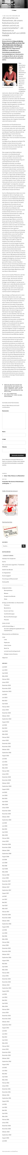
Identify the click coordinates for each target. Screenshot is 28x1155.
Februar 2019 (5, 838)
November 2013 (6, 1018)
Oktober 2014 (5, 985)
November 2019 (6, 813)
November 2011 (6, 1092)
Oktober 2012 (5, 1058)
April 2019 (5, 832)
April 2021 (5, 765)
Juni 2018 (4, 862)
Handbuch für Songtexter (9, 558)
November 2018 (6, 847)
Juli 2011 (4, 1104)
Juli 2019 (4, 823)
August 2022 (5, 722)
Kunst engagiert (9, 387)
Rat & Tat (6, 648)
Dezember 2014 (6, 979)
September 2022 (6, 719)
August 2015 (5, 960)
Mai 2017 (4, 902)
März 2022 (5, 734)
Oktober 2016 (5, 920)
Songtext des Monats (9, 596)
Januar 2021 (5, 774)
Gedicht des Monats (7, 569)
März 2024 (5, 676)
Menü (14, 10)
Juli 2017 (4, 896)
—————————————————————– (12, 585)
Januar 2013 (5, 1049)
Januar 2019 (5, 841)
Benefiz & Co (7, 608)
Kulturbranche (12, 393)
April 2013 (5, 1040)
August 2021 (5, 755)
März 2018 (5, 872)
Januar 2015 (5, 975)
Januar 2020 (5, 807)
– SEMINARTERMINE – (8, 555)
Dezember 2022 (6, 713)
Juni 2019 (4, 826)
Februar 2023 (5, 706)
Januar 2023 (5, 709)
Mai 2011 (4, 1110)
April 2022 (5, 731)
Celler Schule (7, 645)
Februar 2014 (5, 1009)
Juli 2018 (4, 859)
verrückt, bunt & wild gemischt (12, 651)
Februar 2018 (5, 875)
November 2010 (6, 1128)
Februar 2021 (5, 771)
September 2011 (6, 1098)
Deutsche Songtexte (8, 3)
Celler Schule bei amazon (10, 491)
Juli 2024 (4, 667)
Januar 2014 (5, 1012)
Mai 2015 (4, 963)
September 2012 (6, 1061)
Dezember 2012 (6, 1052)
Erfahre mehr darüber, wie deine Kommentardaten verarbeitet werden (13, 463)
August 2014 (5, 991)
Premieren (7, 605)
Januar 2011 (5, 1122)
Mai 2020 (4, 798)
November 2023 (6, 688)
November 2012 (6, 1055)
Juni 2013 (4, 1034)
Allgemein (5, 657)
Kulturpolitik (17, 386)
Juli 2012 (4, 1067)
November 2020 (6, 780)
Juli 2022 (4, 725)
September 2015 (6, 957)
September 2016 (6, 924)
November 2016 (6, 917)
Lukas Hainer (18, 395)
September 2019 (6, 820)
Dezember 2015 (6, 948)
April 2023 (5, 703)
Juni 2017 (4, 899)
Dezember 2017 (6, 881)
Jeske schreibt (6, 623)
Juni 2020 (4, 795)
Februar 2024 (5, 679)
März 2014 (5, 1006)
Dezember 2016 (6, 914)
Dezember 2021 (6, 743)
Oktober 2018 (5, 850)
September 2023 (6, 691)
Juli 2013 (4, 1031)
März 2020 (5, 804)
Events (4, 561)
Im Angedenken (6, 572)
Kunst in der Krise (9, 611)
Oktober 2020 (6, 783)
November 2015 (6, 951)
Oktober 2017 (5, 887)
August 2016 (5, 927)
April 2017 (5, 905)
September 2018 (6, 853)
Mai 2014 (4, 1000)
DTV (5, 393)
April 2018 (5, 868)
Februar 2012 (5, 1083)
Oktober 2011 (5, 1095)
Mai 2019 (4, 829)
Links (3, 637)
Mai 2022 (4, 728)
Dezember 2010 (6, 1125)
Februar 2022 (5, 737)
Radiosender (8, 396)
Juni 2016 (4, 933)
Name (3, 431)
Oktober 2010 (5, 1131)
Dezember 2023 (6, 685)
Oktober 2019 (5, 817)
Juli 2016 (4, 930)
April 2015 (5, 966)
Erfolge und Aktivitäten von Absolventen (13, 602)
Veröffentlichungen (9, 614)
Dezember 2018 (6, 844)
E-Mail (4, 439)
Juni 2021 (4, 761)
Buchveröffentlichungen (10, 616)
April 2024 (5, 673)
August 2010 (5, 1138)
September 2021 (6, 752)
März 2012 (5, 1080)
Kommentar (5, 411)
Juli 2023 (4, 694)
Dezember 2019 (6, 810)
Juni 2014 (4, 997)
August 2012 (5, 1064)
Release (6, 593)
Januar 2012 (5, 1086)
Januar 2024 (5, 682)
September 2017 (6, 890)
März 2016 (5, 939)
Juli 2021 (4, 758)
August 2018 (5, 856)
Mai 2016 (4, 936)
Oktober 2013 (5, 1021)
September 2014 (6, 988)
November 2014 (6, 982)
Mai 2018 (4, 865)
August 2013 (5, 1027)
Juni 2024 (4, 670)
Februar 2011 (5, 1119)
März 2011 (5, 1116)
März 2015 (5, 969)
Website (4, 447)
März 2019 (5, 835)
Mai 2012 (4, 1073)
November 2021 (6, 746)
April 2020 (5, 801)
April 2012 (5, 1076)
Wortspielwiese (8, 590)
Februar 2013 (5, 1046)
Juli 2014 (4, 994)
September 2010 (6, 1135)
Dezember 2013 (6, 1015)
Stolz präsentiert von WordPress (10, 1151)
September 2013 (6, 1024)
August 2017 (5, 893)
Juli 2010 (4, 1141)
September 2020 (6, 786)
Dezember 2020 (6, 777)
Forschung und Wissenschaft (10, 579)
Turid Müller (16, 15)
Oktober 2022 (6, 716)
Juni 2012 (4, 1070)
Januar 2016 (5, 945)
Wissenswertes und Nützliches (10, 634)
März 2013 (5, 1043)
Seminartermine (7, 522)
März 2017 (5, 908)
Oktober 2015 (5, 954)
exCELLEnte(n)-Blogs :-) (8, 626)
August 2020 (5, 789)
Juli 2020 (4, 792)
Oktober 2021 (5, 749)
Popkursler (7, 642)
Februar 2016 (5, 942)
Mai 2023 (4, 700)
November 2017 (6, 884)
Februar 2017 (5, 911)
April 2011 (4, 1113)
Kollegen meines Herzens (11, 654)
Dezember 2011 (6, 1089)
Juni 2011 (4, 1107)
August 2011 (5, 1101)
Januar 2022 (5, 740)
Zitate (5, 599)
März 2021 (5, 768)
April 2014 (5, 1003)
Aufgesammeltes (6, 588)
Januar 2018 (5, 878)
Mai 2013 (4, 1037)
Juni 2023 (4, 697)
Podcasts (6, 619)
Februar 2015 (5, 972)
